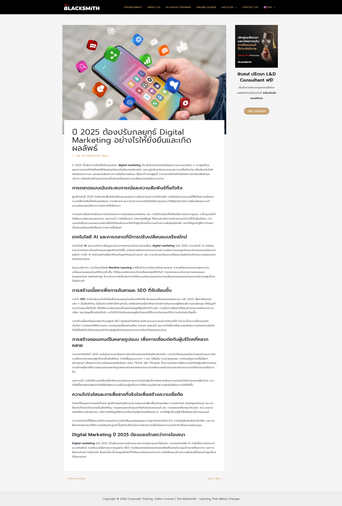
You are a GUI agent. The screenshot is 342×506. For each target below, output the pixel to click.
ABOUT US (153, 7)
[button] (256, 111)
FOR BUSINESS (133, 7)
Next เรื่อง (216, 478)
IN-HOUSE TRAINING (178, 7)
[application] (235, 7)
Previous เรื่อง (75, 478)
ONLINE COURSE (206, 7)
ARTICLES (227, 7)
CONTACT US (250, 7)
